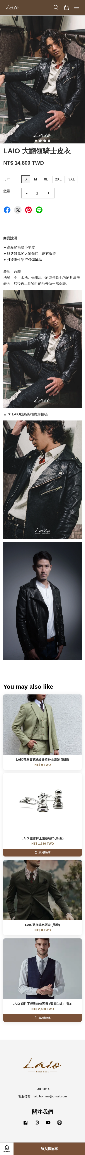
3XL (71, 179)
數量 (6, 191)
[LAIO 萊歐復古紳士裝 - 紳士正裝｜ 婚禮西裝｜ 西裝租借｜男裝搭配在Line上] (59, 1124)
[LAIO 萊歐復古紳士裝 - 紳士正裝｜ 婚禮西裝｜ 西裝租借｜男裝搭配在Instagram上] (37, 1124)
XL (46, 179)
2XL (58, 179)
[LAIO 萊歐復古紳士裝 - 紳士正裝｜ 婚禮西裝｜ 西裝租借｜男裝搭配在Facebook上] (25, 1124)
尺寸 (6, 179)
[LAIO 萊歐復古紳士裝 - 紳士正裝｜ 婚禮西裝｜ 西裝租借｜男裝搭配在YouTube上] (48, 1124)
